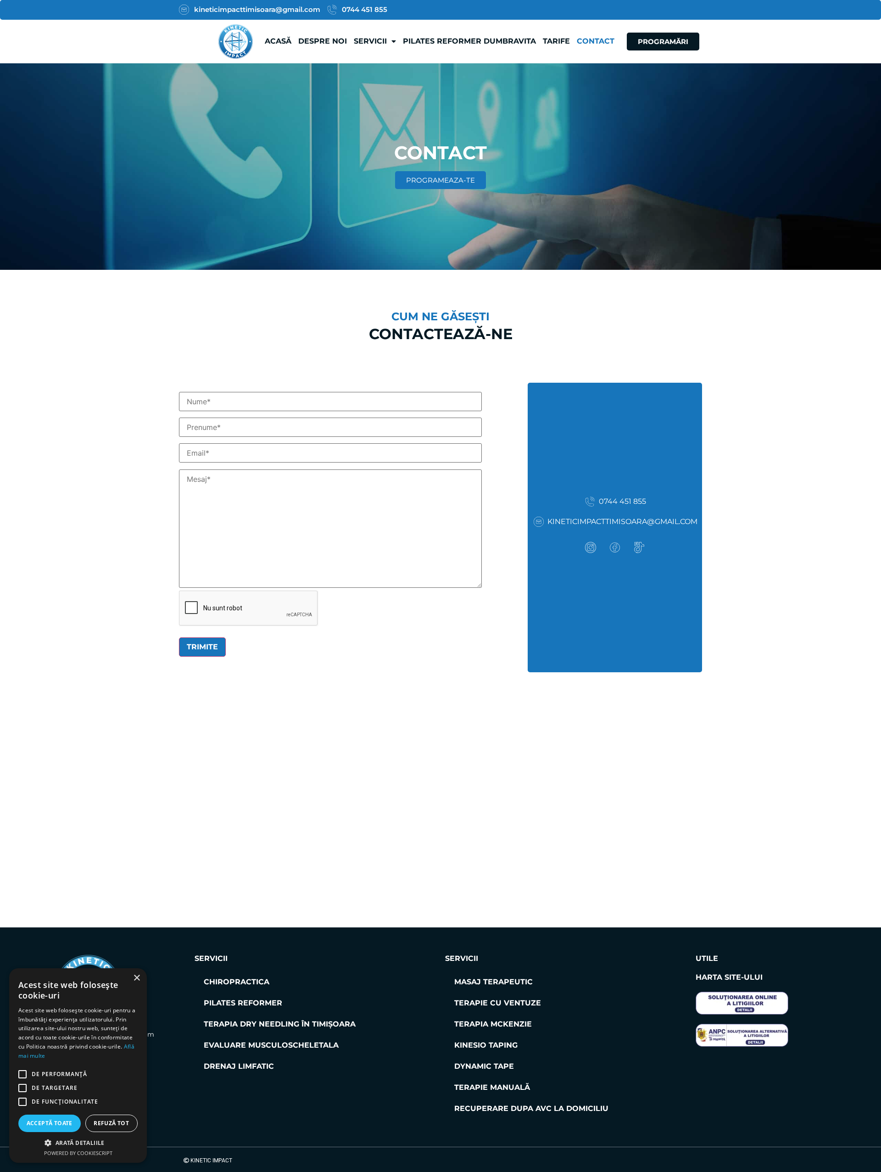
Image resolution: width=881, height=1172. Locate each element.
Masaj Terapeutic (493, 981)
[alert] (78, 1065)
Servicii (370, 41)
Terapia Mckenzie (493, 1024)
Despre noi (322, 41)
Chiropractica (236, 981)
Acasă (278, 41)
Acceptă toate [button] (49, 1123)
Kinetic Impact (210, 1160)
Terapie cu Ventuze (497, 1003)
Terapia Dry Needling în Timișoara (280, 1024)
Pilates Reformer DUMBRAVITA (469, 41)
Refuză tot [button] (111, 1123)
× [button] (136, 978)
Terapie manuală (492, 1087)
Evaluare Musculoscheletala (271, 1045)
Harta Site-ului (729, 977)
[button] (78, 1142)
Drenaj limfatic (239, 1066)
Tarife (556, 41)
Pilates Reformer (243, 1003)
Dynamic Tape (484, 1066)
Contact (595, 41)
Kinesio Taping (486, 1045)
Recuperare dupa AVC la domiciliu (531, 1108)
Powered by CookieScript (78, 1153)
